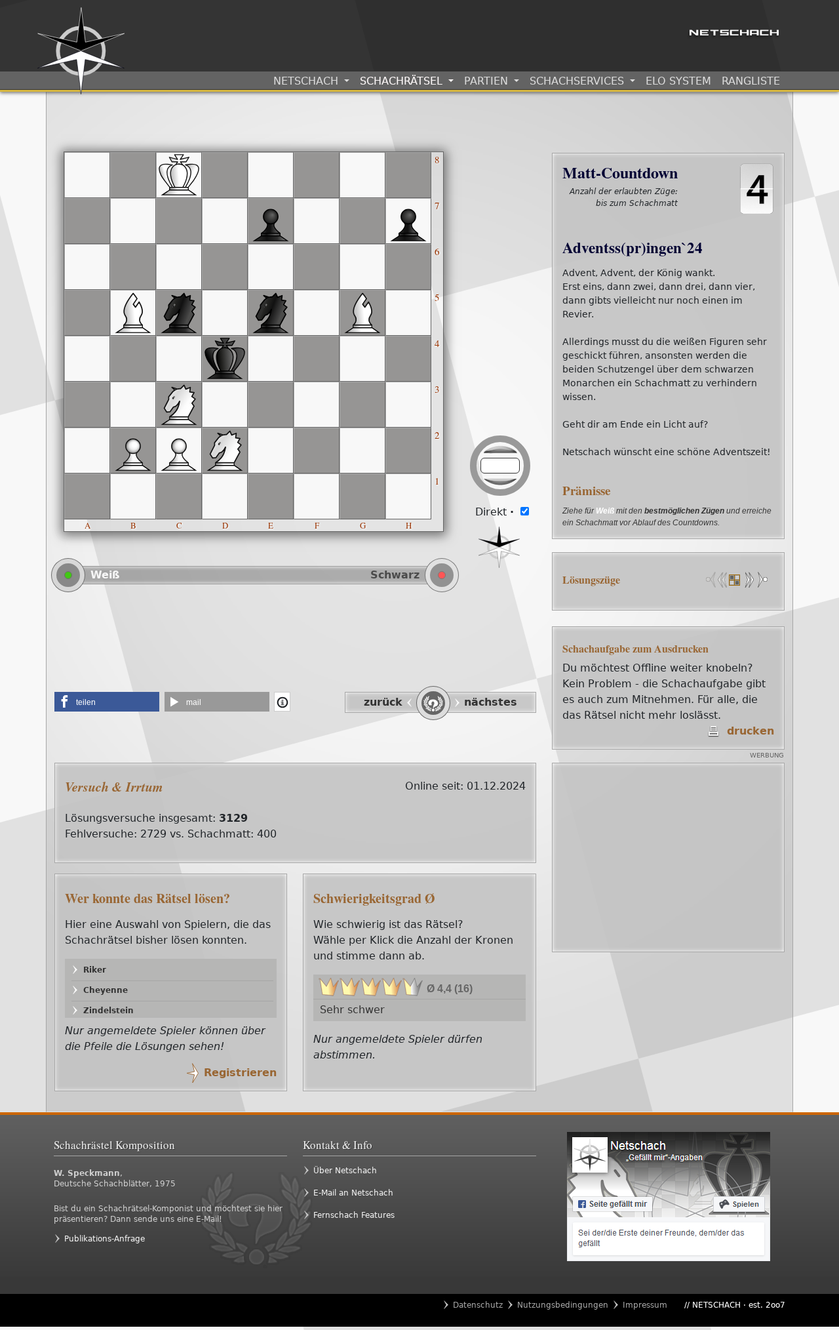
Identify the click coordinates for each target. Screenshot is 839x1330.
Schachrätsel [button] (403, 81)
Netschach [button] (307, 81)
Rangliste (751, 81)
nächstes (490, 702)
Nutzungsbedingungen (562, 1305)
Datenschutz (478, 1305)
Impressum (645, 1305)
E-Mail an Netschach (353, 1193)
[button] (106, 702)
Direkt (494, 512)
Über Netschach (345, 1170)
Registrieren (240, 1072)
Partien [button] (487, 81)
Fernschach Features (354, 1215)
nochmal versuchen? (632, 217)
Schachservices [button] (578, 81)
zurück (383, 702)
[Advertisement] (295, 646)
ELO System (678, 81)
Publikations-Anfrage (104, 1238)
